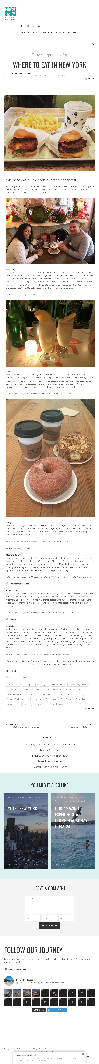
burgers (44, 684)
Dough (37, 689)
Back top (86, 1056)
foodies (80, 689)
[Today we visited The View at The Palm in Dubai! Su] (17, 993)
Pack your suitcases (23, 73)
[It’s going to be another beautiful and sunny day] (63, 1002)
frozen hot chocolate (15, 694)
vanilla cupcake (59, 704)
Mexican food (63, 694)
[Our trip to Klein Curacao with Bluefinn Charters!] (27, 1002)
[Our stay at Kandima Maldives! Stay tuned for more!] (72, 993)
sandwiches (36, 699)
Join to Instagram (17, 969)
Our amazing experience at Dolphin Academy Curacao (49, 744)
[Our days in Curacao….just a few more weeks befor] (82, 1002)
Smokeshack (81, 699)
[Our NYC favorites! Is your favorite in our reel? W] (27, 993)
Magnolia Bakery (46, 694)
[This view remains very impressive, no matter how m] (45, 1002)
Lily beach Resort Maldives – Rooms (49, 766)
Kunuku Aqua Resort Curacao (49, 750)
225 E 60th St (12, 684)
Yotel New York (22, 808)
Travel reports (44, 55)
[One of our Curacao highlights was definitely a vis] (91, 993)
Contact (72, 32)
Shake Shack (66, 699)
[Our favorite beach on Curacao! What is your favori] (54, 1002)
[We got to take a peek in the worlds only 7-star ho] (8, 993)
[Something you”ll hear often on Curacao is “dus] (36, 1002)
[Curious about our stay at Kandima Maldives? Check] (63, 993)
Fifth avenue (50, 689)
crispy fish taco (13, 689)
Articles (32, 32)
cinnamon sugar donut (77, 684)
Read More (13, 864)
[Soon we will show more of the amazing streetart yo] (91, 1002)
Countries (47, 32)
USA (63, 55)
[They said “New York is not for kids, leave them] (36, 993)
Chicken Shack (57, 684)
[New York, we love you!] (45, 993)
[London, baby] (54, 993)
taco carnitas (12, 704)
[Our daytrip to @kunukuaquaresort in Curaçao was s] (8, 1002)
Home (23, 32)
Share (91, 78)
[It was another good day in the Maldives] (82, 993)
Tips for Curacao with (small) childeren (49, 755)
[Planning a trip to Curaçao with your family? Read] (17, 1002)
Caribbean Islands (66, 797)
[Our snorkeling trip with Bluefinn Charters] (72, 1002)
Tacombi (26, 704)
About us (61, 32)
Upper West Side (41, 704)
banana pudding (29, 684)
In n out (32, 694)
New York (77, 694)
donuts (27, 689)
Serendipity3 (51, 699)
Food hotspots (66, 689)
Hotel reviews (16, 797)
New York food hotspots (16, 699)
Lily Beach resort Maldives (49, 761)
